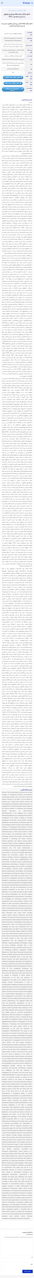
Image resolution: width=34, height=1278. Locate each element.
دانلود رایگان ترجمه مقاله (12, 83)
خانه (24, 10)
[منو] (2, 4)
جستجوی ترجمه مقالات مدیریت (12, 89)
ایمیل (32, 1264)
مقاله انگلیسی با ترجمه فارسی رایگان (15, 10)
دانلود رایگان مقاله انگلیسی (12, 77)
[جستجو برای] (32, 4)
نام (32, 1257)
